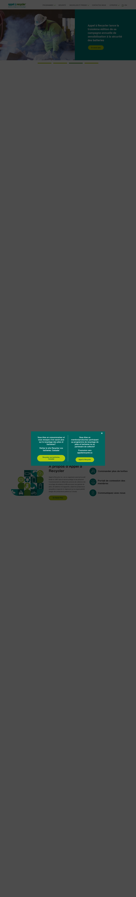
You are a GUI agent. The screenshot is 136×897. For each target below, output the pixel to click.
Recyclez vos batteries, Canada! (51, 458)
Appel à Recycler (85, 459)
